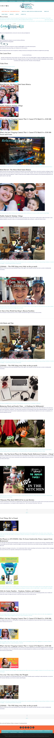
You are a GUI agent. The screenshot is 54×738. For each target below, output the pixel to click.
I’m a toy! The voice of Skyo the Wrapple (14, 674)
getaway (9, 166)
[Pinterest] (5, 5)
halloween (43, 449)
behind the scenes (20, 306)
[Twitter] (2, 5)
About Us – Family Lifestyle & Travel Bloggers (32, 11)
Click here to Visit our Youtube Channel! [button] (7, 66)
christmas (13, 213)
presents (6, 588)
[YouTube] (6, 5)
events (28, 306)
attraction (15, 306)
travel (24, 166)
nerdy (45, 533)
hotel (12, 166)
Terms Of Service (12, 1)
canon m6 (27, 614)
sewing (1, 451)
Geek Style (10, 449)
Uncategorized (7, 403)
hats (39, 533)
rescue (31, 306)
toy (33, 670)
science (13, 588)
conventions (29, 361)
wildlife (51, 306)
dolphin (25, 306)
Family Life (46, 11)
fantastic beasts (32, 586)
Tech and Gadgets (13, 586)
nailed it (25, 213)
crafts (32, 449)
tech (22, 588)
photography (29, 641)
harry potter (2, 588)
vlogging (48, 614)
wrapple (36, 670)
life (32, 495)
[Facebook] (21, 727)
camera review (15, 614)
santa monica (20, 166)
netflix (28, 213)
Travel (1, 166)
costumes (29, 449)
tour (46, 306)
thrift (8, 451)
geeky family (48, 586)
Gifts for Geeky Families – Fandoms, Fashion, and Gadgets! (20, 591)
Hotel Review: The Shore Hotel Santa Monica (15, 84)
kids (27, 495)
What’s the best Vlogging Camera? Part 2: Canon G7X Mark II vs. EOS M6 (25, 119)
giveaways (36, 533)
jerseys (42, 533)
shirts (4, 534)
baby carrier (24, 361)
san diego (34, 306)
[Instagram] (3, 5)
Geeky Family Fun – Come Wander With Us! (11, 11)
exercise (27, 533)
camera (11, 614)
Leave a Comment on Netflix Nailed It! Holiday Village (39, 213)
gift (22, 670)
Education (2, 306)
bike (13, 533)
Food (5, 495)
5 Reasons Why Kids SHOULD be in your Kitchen (17, 500)
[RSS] (8, 5)
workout (15, 534)
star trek (6, 534)
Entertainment (2, 213)
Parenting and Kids (13, 361)
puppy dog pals (48, 449)
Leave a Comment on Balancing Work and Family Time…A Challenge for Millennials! (25, 403)
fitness (31, 533)
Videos (17, 14)
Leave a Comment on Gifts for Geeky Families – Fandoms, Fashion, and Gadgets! (37, 588)
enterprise (24, 533)
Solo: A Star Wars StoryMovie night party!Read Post (17, 19)
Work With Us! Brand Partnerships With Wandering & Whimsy (13, 730)
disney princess (26, 586)
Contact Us (33, 1)
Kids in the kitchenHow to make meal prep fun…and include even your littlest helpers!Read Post (35, 21)
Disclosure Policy (20, 1)
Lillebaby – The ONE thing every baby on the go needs (18, 266)
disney (35, 449)
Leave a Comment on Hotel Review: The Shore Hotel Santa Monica (40, 166)
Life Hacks (8, 361)
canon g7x (20, 641)
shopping (4, 451)
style (9, 534)
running (47, 533)
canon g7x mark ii (22, 614)
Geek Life (12, 14)
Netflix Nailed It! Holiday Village (11, 105)
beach (6, 166)
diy (37, 449)
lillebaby (36, 361)
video (27, 166)
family (19, 213)
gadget (20, 670)
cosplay (25, 449)
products (10, 588)
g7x (30, 614)
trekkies (12, 534)
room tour (15, 166)
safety (35, 495)
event (16, 213)
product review (34, 614)
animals (11, 306)
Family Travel (5, 14)
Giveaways (10, 533)
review (38, 614)
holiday (21, 213)
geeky (44, 586)
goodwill (39, 449)
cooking (22, 495)
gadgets (36, 586)
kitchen (30, 495)
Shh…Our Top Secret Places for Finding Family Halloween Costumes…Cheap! (27, 454)
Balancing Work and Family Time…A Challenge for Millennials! (22, 406)
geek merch (41, 586)
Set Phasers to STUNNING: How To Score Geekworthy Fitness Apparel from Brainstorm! (26, 540)
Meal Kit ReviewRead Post (37, 19)
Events (7, 213)
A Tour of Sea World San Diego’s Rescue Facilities (17, 311)
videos (48, 306)
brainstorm (16, 533)
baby (21, 361)
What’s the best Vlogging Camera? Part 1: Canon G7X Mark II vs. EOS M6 (25, 132)
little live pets (28, 670)
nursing (39, 361)
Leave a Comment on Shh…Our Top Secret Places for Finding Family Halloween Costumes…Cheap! (27, 451)
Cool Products (2, 361)
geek (33, 533)
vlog (45, 614)
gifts (51, 586)
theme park (43, 306)
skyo (20, 588)
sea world (38, 306)
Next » (27, 512)
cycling (20, 533)
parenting (43, 361)
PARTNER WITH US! (4, 1)
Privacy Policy (27, 1)
